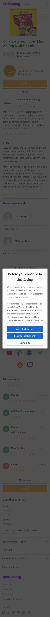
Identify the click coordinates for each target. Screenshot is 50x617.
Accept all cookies (25, 329)
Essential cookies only (25, 336)
